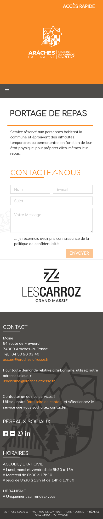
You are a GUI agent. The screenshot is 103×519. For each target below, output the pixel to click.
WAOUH (63, 514)
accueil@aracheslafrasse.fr (26, 359)
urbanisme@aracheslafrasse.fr (29, 380)
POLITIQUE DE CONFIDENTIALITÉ (52, 511)
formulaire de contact (45, 401)
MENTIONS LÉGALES (16, 511)
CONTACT (80, 511)
